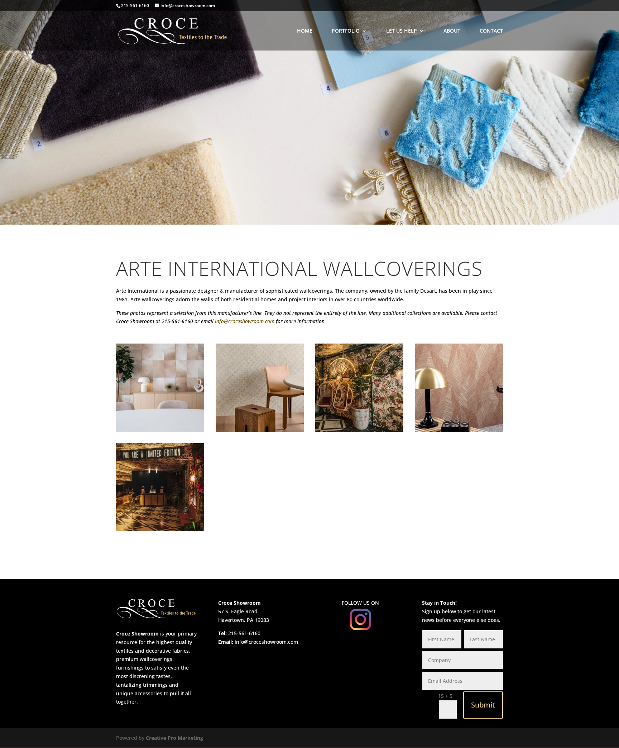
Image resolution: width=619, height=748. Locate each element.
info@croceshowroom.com (244, 321)
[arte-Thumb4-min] (160, 529)
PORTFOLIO (346, 31)
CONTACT (491, 31)
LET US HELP (401, 31)
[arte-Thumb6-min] (459, 429)
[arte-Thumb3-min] (160, 429)
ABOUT (451, 31)
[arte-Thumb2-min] (260, 429)
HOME (304, 31)
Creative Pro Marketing (174, 737)
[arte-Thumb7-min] (359, 429)
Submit (483, 705)
